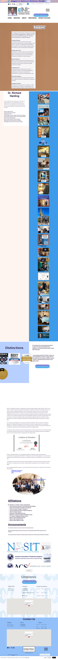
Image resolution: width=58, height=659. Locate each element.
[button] (26, 443)
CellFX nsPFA (27, 47)
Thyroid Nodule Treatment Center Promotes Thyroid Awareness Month (20, 527)
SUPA (13, 655)
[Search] (28, 4)
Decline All (49, 657)
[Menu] (47, 10)
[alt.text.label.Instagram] (12, 4)
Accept (54, 657)
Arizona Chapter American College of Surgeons (21, 510)
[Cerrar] (56, 657)
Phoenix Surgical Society (15, 511)
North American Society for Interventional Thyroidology (23, 506)
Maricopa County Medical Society (17, 513)
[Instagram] (26, 595)
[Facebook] (24, 595)
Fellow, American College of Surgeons (19, 509)
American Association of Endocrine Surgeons (20, 507)
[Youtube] (8, 4)
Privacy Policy (27, 657)
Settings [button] (45, 657)
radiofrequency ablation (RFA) (26, 44)
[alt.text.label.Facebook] (10, 4)
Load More (29, 570)
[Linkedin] (14, 4)
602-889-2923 (23, 624)
